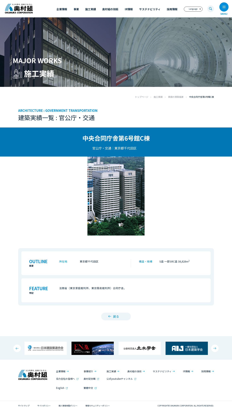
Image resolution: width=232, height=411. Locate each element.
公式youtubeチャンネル (120, 378)
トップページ (141, 96)
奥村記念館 (89, 378)
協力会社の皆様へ (65, 378)
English (60, 388)
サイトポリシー (44, 405)
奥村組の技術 (134, 371)
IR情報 (186, 371)
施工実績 (158, 96)
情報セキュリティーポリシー (97, 405)
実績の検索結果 (176, 96)
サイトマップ (24, 405)
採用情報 (206, 371)
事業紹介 (88, 371)
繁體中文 (88, 388)
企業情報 (60, 371)
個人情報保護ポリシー (68, 405)
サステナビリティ (162, 371)
